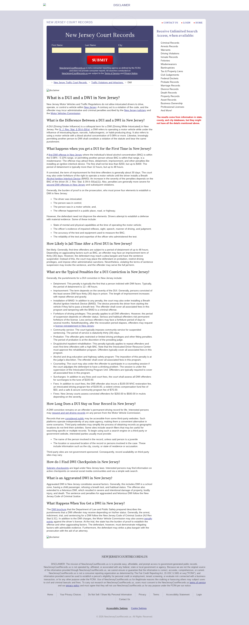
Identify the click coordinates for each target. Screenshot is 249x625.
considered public (74, 418)
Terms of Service (112, 73)
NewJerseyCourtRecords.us (72, 68)
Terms (156, 594)
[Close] (203, 5)
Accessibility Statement (178, 594)
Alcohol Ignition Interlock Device (64, 178)
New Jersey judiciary (135, 110)
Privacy (142, 594)
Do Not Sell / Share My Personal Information (110, 594)
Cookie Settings (139, 608)
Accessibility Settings (117, 608)
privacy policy (72, 585)
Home (198, 22)
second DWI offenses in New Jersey (66, 184)
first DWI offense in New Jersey (65, 154)
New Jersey (90, 107)
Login (186, 22)
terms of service (198, 582)
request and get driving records (68, 412)
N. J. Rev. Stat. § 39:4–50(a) (74, 129)
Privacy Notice (131, 73)
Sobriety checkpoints (58, 468)
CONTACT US (170, 22)
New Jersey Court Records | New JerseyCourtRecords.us (124, 23)
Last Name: (90, 45)
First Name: (57, 45)
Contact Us (124, 599)
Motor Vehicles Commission (65, 113)
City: (120, 45)
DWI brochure (58, 509)
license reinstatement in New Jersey (74, 325)
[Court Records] (48, 82)
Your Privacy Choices (70, 594)
